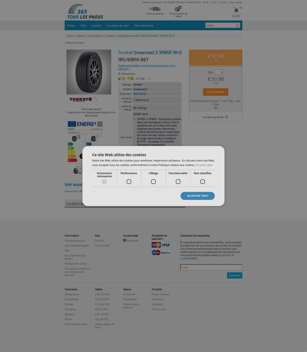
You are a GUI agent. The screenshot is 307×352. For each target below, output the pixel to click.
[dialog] (153, 176)
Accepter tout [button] (197, 195)
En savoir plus (204, 164)
